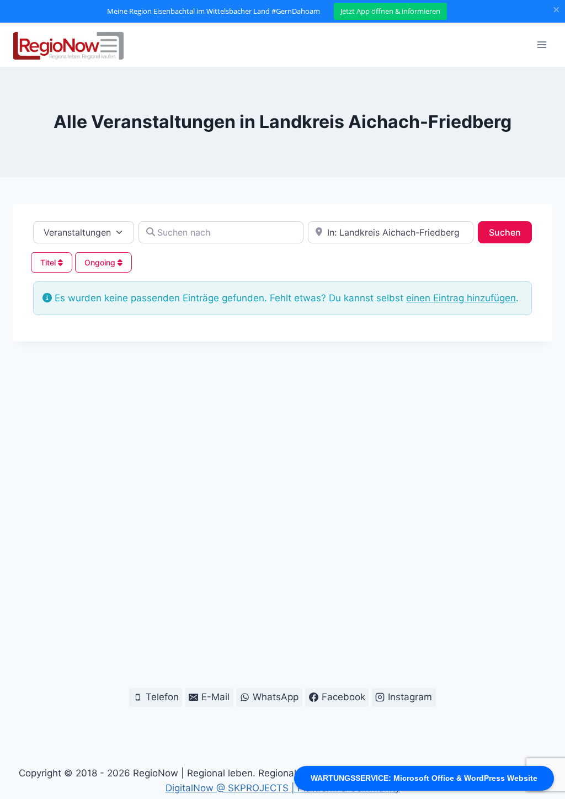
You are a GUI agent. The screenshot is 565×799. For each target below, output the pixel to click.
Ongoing (101, 262)
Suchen (510, 232)
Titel (49, 262)
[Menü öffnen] (541, 44)
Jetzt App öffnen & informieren (390, 11)
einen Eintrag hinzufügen (461, 297)
